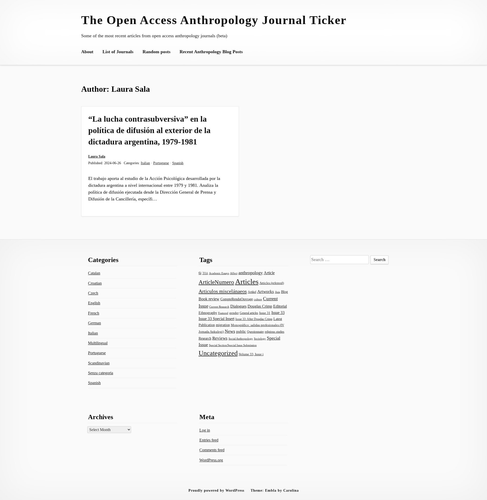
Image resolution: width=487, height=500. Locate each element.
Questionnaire (255, 332)
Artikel (252, 292)
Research (205, 338)
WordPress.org (211, 460)
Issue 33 (278, 312)
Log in (204, 430)
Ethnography (208, 313)
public (241, 331)
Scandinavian (99, 363)
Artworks (265, 291)
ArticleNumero (216, 282)
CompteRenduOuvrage (236, 299)
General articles (249, 313)
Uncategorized (218, 353)
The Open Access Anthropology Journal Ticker (213, 20)
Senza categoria (100, 373)
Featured (223, 312)
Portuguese (161, 163)
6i (200, 273)
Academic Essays (219, 273)
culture (258, 299)
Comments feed (211, 450)
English (94, 303)
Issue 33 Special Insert (216, 319)
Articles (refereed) (271, 283)
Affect (233, 273)
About (87, 51)
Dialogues (238, 306)
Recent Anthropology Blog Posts (211, 51)
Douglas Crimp (260, 306)
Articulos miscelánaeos (223, 291)
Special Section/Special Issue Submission (233, 345)
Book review (209, 299)
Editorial (280, 306)
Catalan (94, 273)
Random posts (156, 51)
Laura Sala (96, 156)
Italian (145, 163)
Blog (284, 292)
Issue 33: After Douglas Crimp (253, 319)
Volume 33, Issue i (251, 354)
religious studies (274, 332)
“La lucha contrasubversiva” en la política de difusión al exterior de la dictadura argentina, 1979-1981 (149, 130)
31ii (205, 273)
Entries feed (208, 440)
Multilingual (98, 343)
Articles (246, 281)
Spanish (177, 163)
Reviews (220, 338)
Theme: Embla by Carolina (275, 490)
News (230, 331)
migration (223, 325)
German (94, 323)
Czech (93, 293)
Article (269, 273)
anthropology (250, 272)
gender (234, 313)
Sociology (260, 338)
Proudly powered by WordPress (216, 490)
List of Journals (117, 51)
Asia (277, 292)
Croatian (95, 283)
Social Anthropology (241, 338)
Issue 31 (264, 313)
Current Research (219, 306)
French (93, 313)
